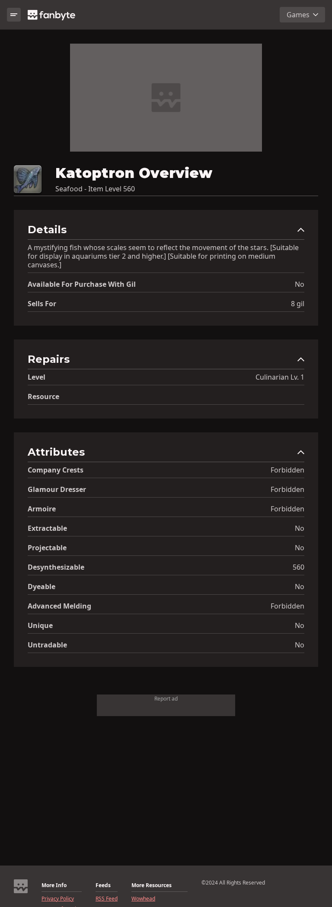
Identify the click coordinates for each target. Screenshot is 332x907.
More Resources (151, 885)
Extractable (47, 528)
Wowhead (143, 898)
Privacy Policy (58, 898)
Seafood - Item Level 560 (95, 188)
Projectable (47, 547)
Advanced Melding (59, 606)
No (299, 284)
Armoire (42, 508)
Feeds (103, 885)
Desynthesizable (56, 567)
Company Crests (55, 470)
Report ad (166, 698)
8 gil (297, 303)
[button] (166, 232)
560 (298, 567)
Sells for (42, 303)
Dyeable (41, 586)
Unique (40, 625)
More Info (54, 885)
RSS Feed (107, 898)
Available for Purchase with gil (82, 284)
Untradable (47, 645)
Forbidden (287, 470)
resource (43, 396)
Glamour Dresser (57, 489)
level (36, 377)
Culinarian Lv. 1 (279, 377)
